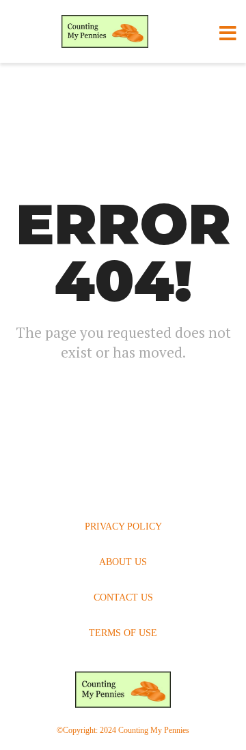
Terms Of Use (123, 633)
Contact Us (123, 597)
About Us (123, 562)
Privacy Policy (123, 526)
